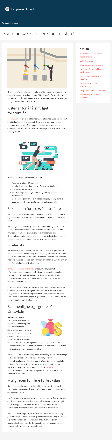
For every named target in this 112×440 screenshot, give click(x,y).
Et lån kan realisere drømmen (92, 65)
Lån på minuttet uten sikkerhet (92, 90)
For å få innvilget (14, 119)
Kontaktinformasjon (10, 23)
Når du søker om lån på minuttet (20, 269)
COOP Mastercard (87, 61)
